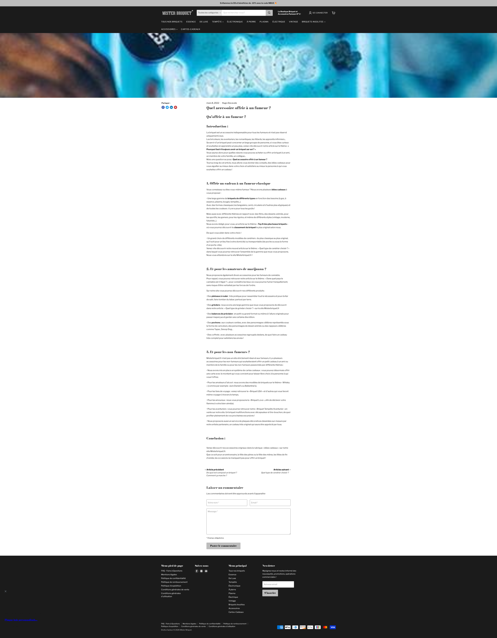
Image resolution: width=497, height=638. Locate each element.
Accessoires (168, 29)
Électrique (278, 22)
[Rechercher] (269, 13)
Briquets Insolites (313, 22)
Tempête (217, 22)
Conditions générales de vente (175, 589)
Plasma (264, 22)
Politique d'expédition (171, 586)
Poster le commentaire (223, 546)
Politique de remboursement (174, 582)
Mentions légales (169, 574)
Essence (191, 22)
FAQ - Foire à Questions (171, 571)
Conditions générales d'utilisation (222, 626)
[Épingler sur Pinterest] (175, 107)
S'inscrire (270, 593)
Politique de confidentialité (173, 578)
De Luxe (204, 22)
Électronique (235, 22)
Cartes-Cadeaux (190, 29)
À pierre (251, 22)
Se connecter (320, 13)
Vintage (293, 22)
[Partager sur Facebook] (163, 107)
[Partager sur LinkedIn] (171, 107)
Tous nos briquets (171, 22)
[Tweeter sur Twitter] (167, 107)
